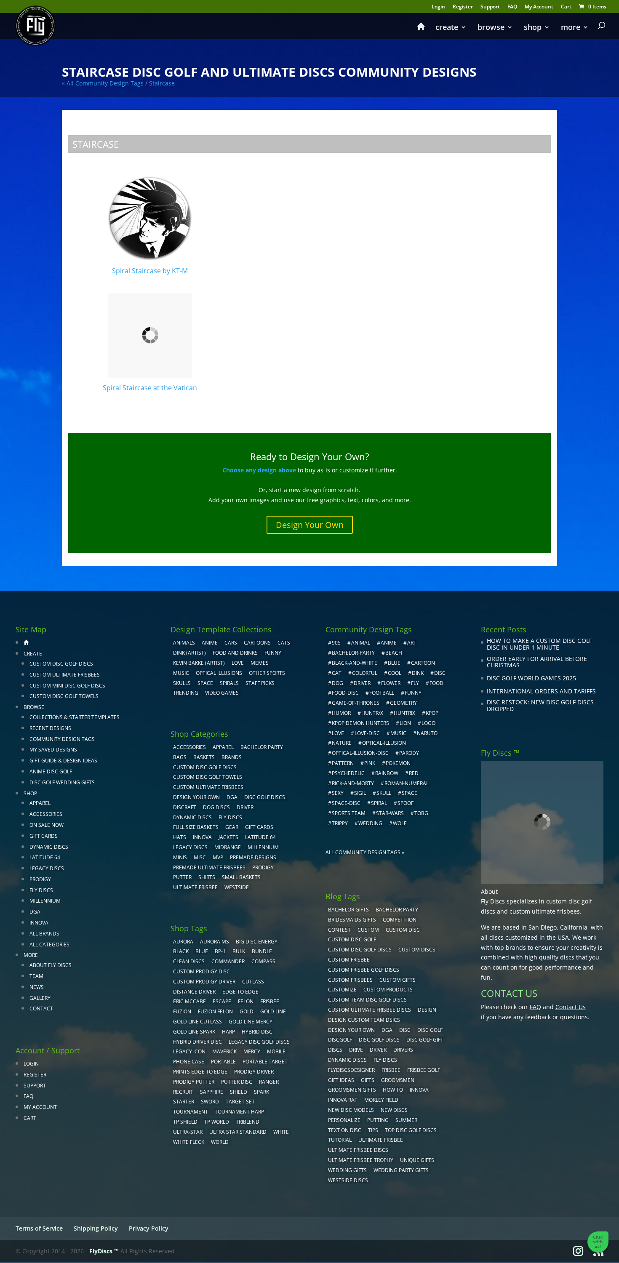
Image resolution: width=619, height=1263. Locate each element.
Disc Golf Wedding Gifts (62, 782)
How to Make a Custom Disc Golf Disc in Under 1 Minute (539, 643)
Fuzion (182, 1011)
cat (337, 673)
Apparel (40, 803)
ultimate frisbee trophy (360, 1160)
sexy (338, 793)
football (381, 692)
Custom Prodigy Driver (204, 981)
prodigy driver (254, 1071)
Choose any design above (259, 470)
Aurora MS (214, 941)
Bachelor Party (261, 747)
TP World (216, 1121)
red (414, 773)
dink (418, 673)
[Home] (420, 30)
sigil (360, 793)
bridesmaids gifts (352, 919)
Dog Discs (216, 807)
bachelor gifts (348, 909)
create (446, 28)
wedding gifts (347, 1170)
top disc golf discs (411, 1130)
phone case (188, 1061)
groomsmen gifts (352, 1089)
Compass (263, 961)
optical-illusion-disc (360, 753)
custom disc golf (352, 939)
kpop (432, 713)
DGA (34, 911)
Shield (238, 1091)
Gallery (40, 998)
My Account (539, 7)
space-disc (346, 803)
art (411, 642)
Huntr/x (372, 713)
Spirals (229, 683)
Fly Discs (41, 890)
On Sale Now (46, 825)
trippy (340, 823)
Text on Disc (344, 1130)
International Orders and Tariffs (541, 691)
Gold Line (273, 1011)
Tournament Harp (239, 1111)
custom (368, 929)
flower (390, 683)
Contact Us (570, 1007)
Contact (41, 1008)
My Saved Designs (53, 749)
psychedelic (348, 773)
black (181, 951)
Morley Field (381, 1099)
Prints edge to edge (200, 1071)
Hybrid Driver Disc (197, 1041)
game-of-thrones (355, 702)
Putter (182, 877)
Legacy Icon (189, 1051)
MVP (218, 857)
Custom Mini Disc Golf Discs (67, 685)
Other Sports (267, 673)
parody (409, 753)
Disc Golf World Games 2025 (531, 678)
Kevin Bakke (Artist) (199, 662)
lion (405, 723)
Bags (180, 757)
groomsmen (397, 1080)
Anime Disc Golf (50, 771)
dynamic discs (347, 1059)
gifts (367, 1080)
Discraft (184, 807)
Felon (245, 1001)
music (181, 673)
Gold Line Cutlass (197, 1021)
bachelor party (397, 909)
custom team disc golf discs (367, 999)
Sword (210, 1101)
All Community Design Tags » (365, 852)
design (427, 1009)
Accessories (45, 814)
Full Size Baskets (196, 827)
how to (393, 1089)
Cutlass (253, 981)
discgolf (340, 1039)
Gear (231, 827)
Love (238, 662)
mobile (276, 1051)
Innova (38, 922)
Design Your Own (310, 524)
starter (183, 1101)
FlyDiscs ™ (104, 1251)
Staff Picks (260, 683)
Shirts (206, 877)
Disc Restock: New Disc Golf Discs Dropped (540, 705)
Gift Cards (43, 835)
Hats (179, 837)
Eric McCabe (189, 1001)
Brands (231, 757)
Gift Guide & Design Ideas (63, 760)
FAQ (512, 7)
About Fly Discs (50, 965)
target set (240, 1101)
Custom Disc (403, 929)
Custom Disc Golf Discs (61, 663)
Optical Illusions (219, 673)
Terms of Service (39, 1228)
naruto (427, 733)
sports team (349, 813)
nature (342, 742)
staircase (162, 83)
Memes (260, 662)
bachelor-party (353, 652)
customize (342, 989)
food (436, 683)
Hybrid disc (257, 1031)
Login (438, 7)
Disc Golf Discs (264, 797)
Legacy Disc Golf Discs (259, 1041)
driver (362, 683)
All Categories (49, 944)
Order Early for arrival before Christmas (537, 662)
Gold (246, 1011)
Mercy (251, 1051)
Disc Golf (430, 1030)
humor (341, 713)
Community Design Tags (62, 739)
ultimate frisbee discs (358, 1150)
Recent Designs (50, 728)
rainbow (386, 773)
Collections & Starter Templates (74, 717)
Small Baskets (241, 877)
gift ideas (341, 1080)
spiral (379, 803)
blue (201, 951)
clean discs (189, 961)
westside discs (348, 1180)
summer (406, 1120)
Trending (185, 692)
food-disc (345, 692)
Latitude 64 (44, 857)
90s (336, 642)
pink (369, 763)
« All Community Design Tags (103, 83)
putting (378, 1120)
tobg (421, 813)
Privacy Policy (148, 1228)
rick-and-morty (353, 783)
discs (335, 1049)
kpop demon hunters (360, 723)
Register (463, 7)
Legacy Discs (46, 868)
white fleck (188, 1142)
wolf (399, 823)
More (570, 28)
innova (419, 1089)
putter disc (236, 1081)
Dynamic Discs (48, 846)
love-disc (367, 733)
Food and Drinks (235, 652)
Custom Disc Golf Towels (64, 696)
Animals (184, 642)
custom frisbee (349, 959)
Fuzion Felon (215, 1011)
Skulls (182, 683)
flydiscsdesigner (351, 1070)
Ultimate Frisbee (195, 887)
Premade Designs (253, 857)
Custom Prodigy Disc (201, 971)
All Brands (44, 933)
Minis (180, 857)
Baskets (204, 757)
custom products (388, 989)
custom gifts (397, 979)
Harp (228, 1031)
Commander (228, 961)
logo (428, 723)
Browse (491, 28)
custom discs (416, 949)
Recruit (183, 1091)
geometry (403, 702)
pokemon (398, 763)
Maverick (224, 1051)
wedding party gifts (401, 1170)
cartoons (257, 642)
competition (399, 919)
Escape (222, 1001)
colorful (364, 673)
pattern (343, 763)
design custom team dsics (364, 1019)
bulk (238, 951)
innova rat (343, 1099)
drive (356, 1049)
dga (387, 1030)
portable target (265, 1061)
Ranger (269, 1081)
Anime (210, 642)
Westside (236, 887)
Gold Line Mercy (250, 1021)
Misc (200, 857)
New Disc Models (351, 1110)
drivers (403, 1049)
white (281, 1131)
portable (223, 1061)
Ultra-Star (188, 1131)
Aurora (183, 941)
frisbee (269, 1001)
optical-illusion (384, 742)
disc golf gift (424, 1039)
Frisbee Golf (423, 1070)
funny (413, 692)
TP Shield (185, 1121)
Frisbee (391, 1070)
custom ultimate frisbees (545, 911)
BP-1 (220, 951)
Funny (272, 652)
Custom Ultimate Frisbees (64, 674)
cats (283, 642)
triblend (247, 1121)
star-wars (390, 813)
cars (230, 642)
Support (490, 7)
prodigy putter (193, 1081)
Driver (245, 807)
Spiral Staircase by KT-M (150, 270)
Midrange (227, 847)
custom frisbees (350, 979)
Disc (405, 1030)
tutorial (340, 1139)
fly (415, 683)
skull (383, 793)
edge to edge (240, 991)
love (338, 733)
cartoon (423, 662)
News (36, 987)
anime (389, 642)
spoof (406, 803)
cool (394, 673)
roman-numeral (406, 783)
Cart (566, 7)
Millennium (45, 900)
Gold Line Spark (194, 1031)
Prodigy (40, 879)
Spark (261, 1091)
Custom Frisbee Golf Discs (363, 969)
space (409, 793)
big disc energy (256, 941)
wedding (370, 823)
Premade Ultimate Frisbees (209, 867)
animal (360, 642)
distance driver (194, 991)
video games (222, 692)
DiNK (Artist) (189, 652)
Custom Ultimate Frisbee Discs (369, 1009)
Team (36, 976)
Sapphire (211, 1091)
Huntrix (404, 713)
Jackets (228, 837)
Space (205, 683)
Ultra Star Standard (238, 1131)
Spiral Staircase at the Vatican (150, 387)
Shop (533, 28)
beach (393, 652)
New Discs (394, 1110)
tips (373, 1130)
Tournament (190, 1111)
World (220, 1142)
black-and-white (354, 662)
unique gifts (417, 1160)
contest (339, 929)
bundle (262, 951)
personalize (344, 1120)
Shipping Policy (96, 1228)
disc (440, 673)
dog (337, 683)
